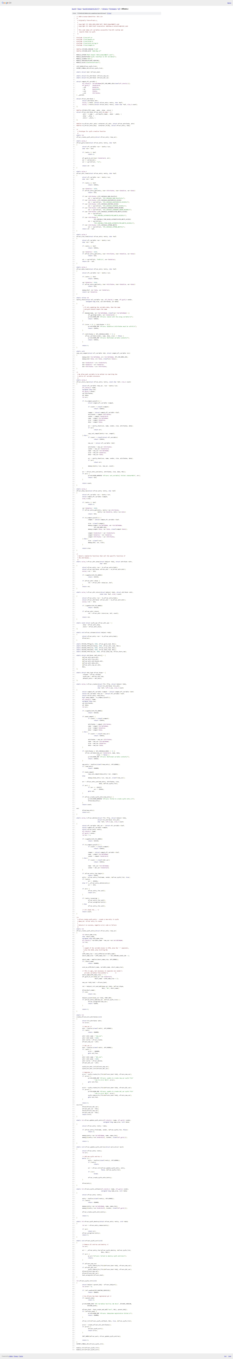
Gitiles (11, 1356)
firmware (112, 9)
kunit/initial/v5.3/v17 (91, 9)
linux (79, 9)
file (109, 13)
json (229, 1356)
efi (119, 9)
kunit (74, 9)
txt (225, 1356)
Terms (21, 1356)
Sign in (229, 3)
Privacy (16, 1356)
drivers (105, 9)
